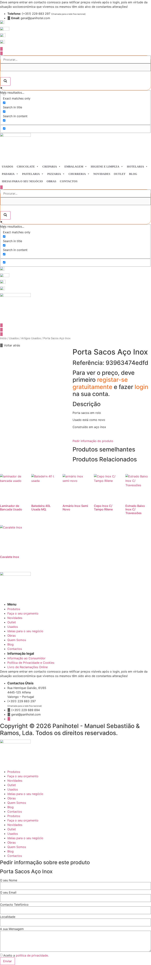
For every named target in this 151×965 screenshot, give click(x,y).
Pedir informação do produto (93, 441)
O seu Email (8, 892)
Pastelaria (31, 173)
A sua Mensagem (12, 928)
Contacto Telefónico (14, 904)
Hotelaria (135, 166)
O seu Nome (8, 880)
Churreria (77, 173)
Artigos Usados (31, 338)
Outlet (119, 173)
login (141, 386)
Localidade (7, 916)
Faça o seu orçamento (22, 776)
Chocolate (26, 166)
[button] (10, 345)
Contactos (68, 181)
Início (3, 338)
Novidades (101, 173)
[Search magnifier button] (5, 81)
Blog (133, 173)
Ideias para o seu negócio (22, 181)
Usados (7, 166)
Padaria (8, 173)
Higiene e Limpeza (105, 166)
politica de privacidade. (32, 955)
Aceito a (26, 955)
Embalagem (73, 166)
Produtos (13, 772)
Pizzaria (54, 173)
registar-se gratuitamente (100, 383)
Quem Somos (16, 803)
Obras (51, 181)
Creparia (49, 166)
